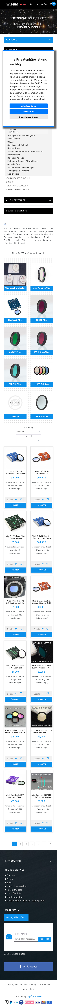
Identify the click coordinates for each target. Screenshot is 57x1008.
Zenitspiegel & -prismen (18, 171)
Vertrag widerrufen (15, 917)
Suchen (10, 875)
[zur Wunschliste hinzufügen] (21, 499)
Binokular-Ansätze (15, 158)
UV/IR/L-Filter (15, 132)
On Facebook (29, 966)
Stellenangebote (15, 897)
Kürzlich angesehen (16, 886)
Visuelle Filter (13, 139)
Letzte (50, 844)
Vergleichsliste (14, 890)
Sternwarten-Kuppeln (17, 190)
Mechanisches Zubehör (17, 178)
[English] (24, 4)
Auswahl (11, 40)
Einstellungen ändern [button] (28, 117)
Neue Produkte (14, 894)
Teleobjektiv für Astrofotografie (21, 136)
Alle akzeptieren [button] (28, 106)
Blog (9, 883)
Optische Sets (13, 164)
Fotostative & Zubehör (17, 186)
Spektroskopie (14, 174)
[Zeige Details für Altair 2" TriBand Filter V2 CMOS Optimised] (15, 652)
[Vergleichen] (16, 499)
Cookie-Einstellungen (15, 954)
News (9, 879)
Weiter (44, 844)
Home (16, 24)
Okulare (10, 142)
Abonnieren (44, 939)
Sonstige (12, 130)
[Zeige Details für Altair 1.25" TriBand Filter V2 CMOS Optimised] (15, 522)
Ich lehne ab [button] (28, 111)
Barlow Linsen (13, 155)
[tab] (28, 50)
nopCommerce (34, 996)
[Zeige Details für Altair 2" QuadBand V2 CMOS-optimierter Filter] (15, 587)
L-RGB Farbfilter (15, 127)
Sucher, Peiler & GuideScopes (20, 168)
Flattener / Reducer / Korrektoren (22, 161)
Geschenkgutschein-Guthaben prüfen (25, 901)
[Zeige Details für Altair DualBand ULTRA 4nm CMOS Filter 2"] (15, 781)
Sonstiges (10, 182)
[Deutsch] (21, 4)
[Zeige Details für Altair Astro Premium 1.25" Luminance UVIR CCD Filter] (42, 717)
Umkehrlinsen (13, 148)
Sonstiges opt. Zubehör (18, 145)
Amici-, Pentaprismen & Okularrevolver (25, 152)
